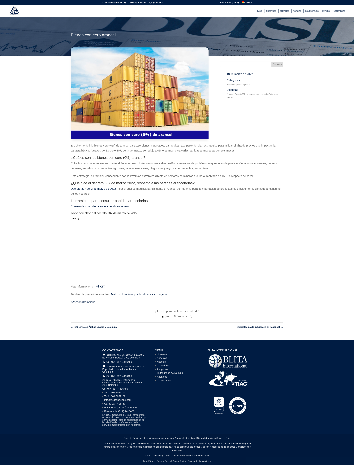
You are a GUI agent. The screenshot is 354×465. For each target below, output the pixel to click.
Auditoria (162, 376)
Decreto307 (240, 94)
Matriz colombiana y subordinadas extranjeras (139, 294)
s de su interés (120, 206)
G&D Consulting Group (229, 2)
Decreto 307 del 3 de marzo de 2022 (93, 188)
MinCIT (230, 97)
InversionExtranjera (269, 94)
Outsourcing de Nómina (170, 373)
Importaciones (253, 94)
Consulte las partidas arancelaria (91, 206)
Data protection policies (199, 461)
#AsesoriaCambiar (82, 302)
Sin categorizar (243, 84)
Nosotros (271, 11)
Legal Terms (149, 461)
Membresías (339, 11)
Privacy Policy (164, 461)
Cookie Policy (179, 461)
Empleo (326, 11)
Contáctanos (164, 380)
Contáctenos (311, 11)
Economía (231, 84)
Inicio (259, 11)
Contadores (163, 365)
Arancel (230, 94)
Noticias (297, 11)
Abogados (162, 369)
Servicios (284, 11)
